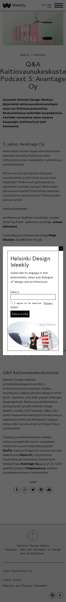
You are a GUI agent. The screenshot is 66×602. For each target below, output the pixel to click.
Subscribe (20, 314)
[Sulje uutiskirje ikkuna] (61, 248)
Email (15, 292)
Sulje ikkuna (47, 324)
